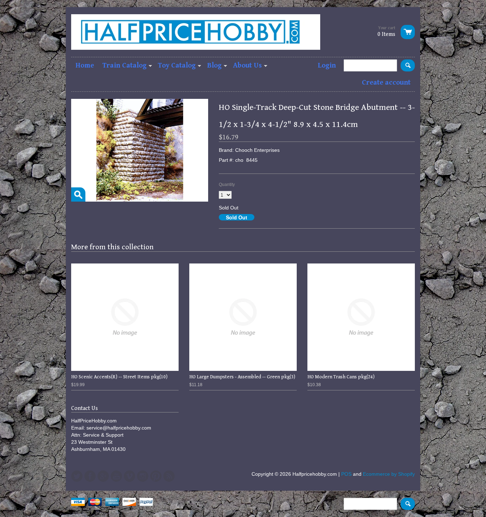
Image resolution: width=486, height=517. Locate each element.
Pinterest (156, 476)
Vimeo (129, 476)
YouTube (116, 476)
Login (327, 66)
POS (346, 474)
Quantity (227, 184)
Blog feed (169, 476)
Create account (386, 83)
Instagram (142, 476)
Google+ (103, 476)
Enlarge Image (78, 194)
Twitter (77, 476)
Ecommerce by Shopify (389, 474)
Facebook (90, 476)
